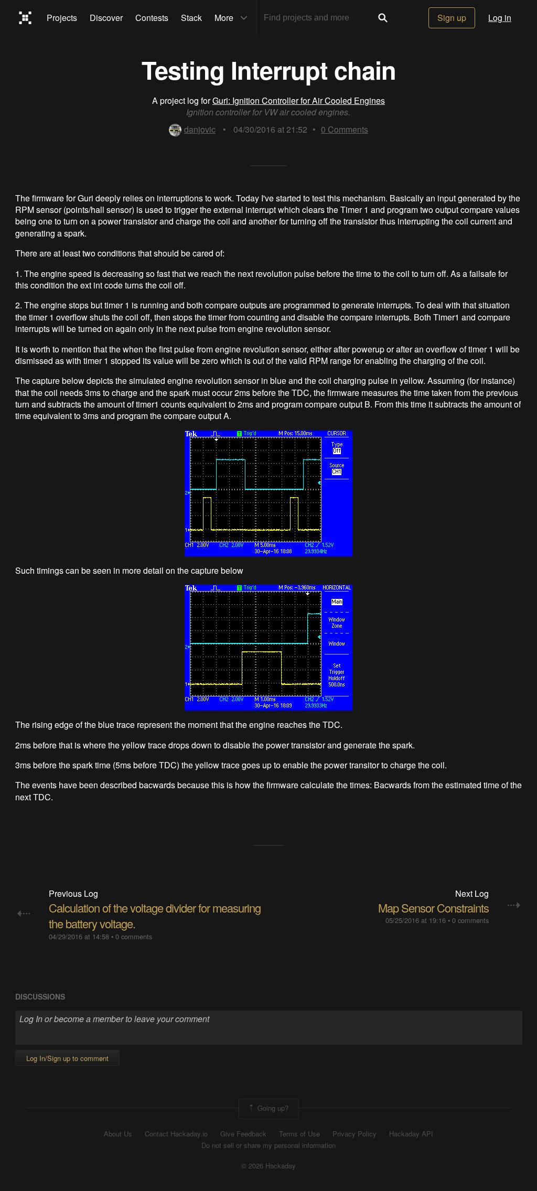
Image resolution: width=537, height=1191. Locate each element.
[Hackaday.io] (25, 18)
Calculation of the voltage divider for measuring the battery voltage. (155, 915)
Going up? (271, 1108)
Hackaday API (411, 1134)
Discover (106, 18)
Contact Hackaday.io (176, 1134)
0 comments (133, 936)
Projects (62, 18)
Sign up (451, 18)
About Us (118, 1134)
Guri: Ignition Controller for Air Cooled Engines (298, 100)
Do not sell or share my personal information (268, 1145)
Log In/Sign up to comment (67, 1058)
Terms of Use (299, 1134)
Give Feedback (243, 1134)
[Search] (382, 17)
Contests (151, 18)
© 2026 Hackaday (268, 1166)
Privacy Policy (354, 1134)
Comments (344, 129)
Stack (191, 18)
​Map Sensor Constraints (433, 907)
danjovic (200, 129)
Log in (499, 18)
